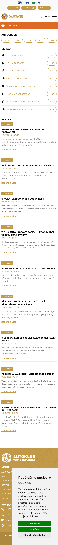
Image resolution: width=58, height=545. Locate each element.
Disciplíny (12, 25)
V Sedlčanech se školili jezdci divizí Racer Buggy (28, 339)
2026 (6, 40)
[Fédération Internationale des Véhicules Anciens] (34, 2)
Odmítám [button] (34, 529)
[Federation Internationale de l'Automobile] (20, 2)
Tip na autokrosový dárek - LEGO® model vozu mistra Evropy (27, 233)
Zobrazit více (8, 150)
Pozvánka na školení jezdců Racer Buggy (28, 374)
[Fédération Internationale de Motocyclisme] (26, 2)
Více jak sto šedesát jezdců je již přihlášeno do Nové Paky (23, 303)
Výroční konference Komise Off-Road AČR (28, 268)
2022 (51, 40)
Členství (14, 8)
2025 (17, 40)
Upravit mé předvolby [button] (34, 535)
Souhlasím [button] (35, 523)
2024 (29, 40)
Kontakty (44, 8)
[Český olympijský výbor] (39, 2)
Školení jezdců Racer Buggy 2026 (22, 198)
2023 (40, 40)
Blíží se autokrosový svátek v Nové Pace (27, 165)
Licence (27, 8)
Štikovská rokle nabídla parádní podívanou (22, 130)
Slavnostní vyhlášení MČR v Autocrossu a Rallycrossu (28, 408)
